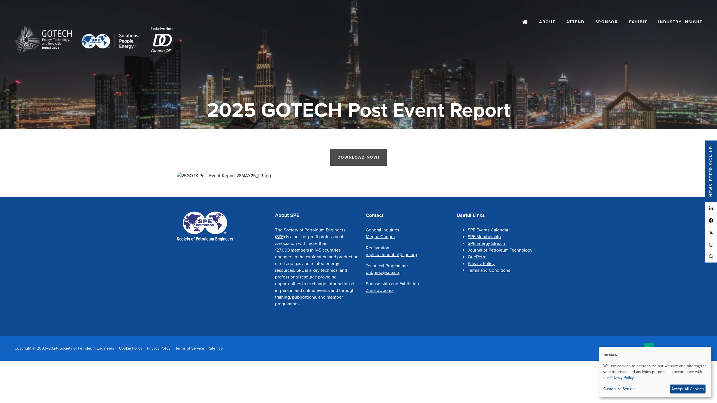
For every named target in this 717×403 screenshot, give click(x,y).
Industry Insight (680, 22)
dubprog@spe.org (383, 272)
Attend (575, 22)
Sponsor (606, 22)
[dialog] (655, 372)
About (547, 22)
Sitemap (216, 348)
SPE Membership (484, 236)
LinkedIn (711, 208)
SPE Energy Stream (486, 243)
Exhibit (638, 22)
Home (525, 22)
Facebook (711, 220)
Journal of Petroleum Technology (500, 250)
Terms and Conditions (489, 270)
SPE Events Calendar (488, 230)
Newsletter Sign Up (711, 171)
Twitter (711, 232)
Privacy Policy (481, 263)
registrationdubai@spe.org (391, 254)
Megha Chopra (380, 236)
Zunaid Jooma (380, 290)
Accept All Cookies (687, 389)
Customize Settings (620, 389)
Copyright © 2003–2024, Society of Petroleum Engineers (64, 348)
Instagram (711, 244)
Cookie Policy (130, 348)
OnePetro (477, 257)
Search (711, 256)
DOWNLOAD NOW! (358, 157)
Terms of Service (189, 348)
